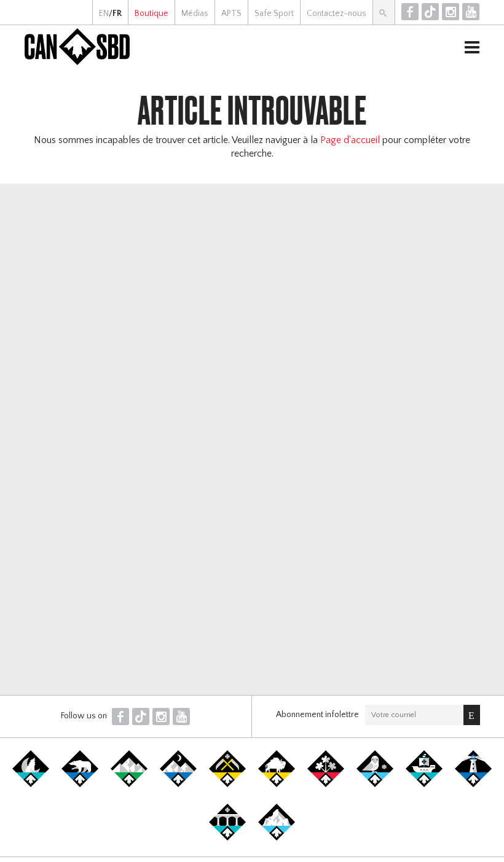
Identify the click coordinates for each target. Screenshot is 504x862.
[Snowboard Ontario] (325, 785)
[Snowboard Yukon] (30, 785)
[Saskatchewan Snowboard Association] (227, 785)
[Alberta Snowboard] (178, 785)
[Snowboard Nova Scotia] (473, 785)
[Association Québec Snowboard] (374, 785)
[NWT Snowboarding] (79, 785)
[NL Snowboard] (276, 838)
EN (104, 13)
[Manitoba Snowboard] (276, 785)
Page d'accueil (350, 140)
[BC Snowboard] (129, 785)
